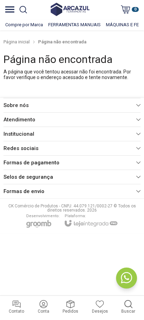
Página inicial (16, 41)
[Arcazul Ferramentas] (70, 9)
